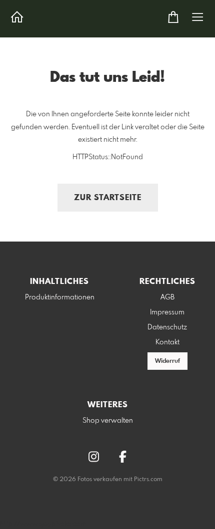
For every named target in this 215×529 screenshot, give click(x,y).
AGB (167, 297)
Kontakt (168, 342)
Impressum (167, 312)
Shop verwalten (107, 420)
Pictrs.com (148, 480)
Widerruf (167, 361)
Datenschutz (167, 327)
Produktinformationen (59, 297)
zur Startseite (108, 198)
